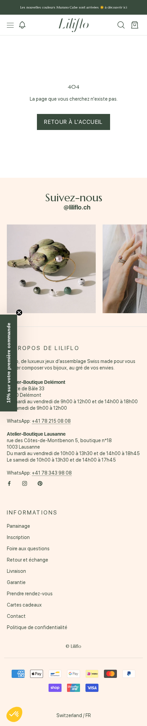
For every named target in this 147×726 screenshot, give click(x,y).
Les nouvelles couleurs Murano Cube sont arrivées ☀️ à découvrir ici (73, 7)
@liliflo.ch (77, 207)
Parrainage (18, 526)
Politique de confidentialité (37, 627)
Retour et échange (27, 560)
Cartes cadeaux (24, 605)
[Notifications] (22, 25)
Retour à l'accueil (73, 122)
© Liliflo (73, 646)
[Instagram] (24, 483)
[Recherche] (121, 25)
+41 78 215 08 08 (51, 421)
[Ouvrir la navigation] (10, 25)
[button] (14, 714)
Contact (16, 616)
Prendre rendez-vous (30, 593)
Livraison (16, 571)
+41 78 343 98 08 (52, 473)
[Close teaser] (19, 312)
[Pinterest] (40, 483)
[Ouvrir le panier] (134, 25)
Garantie (16, 582)
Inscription (18, 537)
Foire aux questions (28, 548)
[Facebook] (9, 483)
